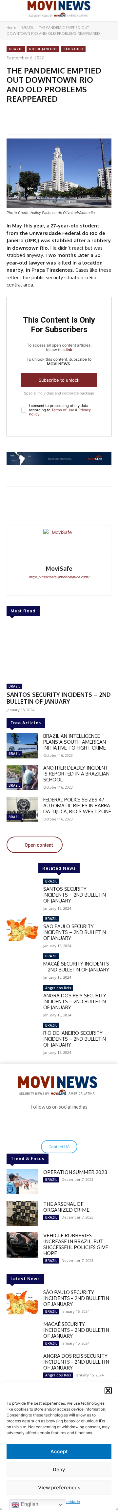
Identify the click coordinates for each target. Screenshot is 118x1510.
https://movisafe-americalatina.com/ (59, 577)
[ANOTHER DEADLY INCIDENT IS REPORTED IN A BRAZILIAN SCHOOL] (22, 777)
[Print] (94, 112)
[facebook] (54, 587)
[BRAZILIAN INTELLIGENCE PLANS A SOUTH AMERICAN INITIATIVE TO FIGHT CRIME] (22, 745)
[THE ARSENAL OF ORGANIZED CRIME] (22, 1213)
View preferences (59, 1487)
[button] (108, 1390)
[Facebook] (33, 112)
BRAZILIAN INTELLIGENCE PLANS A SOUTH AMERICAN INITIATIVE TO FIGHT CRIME (74, 742)
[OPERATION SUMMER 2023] (22, 1181)
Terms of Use (62, 410)
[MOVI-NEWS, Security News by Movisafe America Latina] (59, 9)
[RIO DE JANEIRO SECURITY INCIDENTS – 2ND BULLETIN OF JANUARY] (22, 1035)
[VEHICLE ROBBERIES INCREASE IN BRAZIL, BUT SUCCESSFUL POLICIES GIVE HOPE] (22, 1245)
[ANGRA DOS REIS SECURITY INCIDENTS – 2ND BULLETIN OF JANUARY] (22, 997)
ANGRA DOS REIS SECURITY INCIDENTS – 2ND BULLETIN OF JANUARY (74, 1001)
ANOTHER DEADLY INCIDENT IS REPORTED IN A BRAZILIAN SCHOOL (76, 774)
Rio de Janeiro (43, 49)
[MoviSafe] (59, 544)
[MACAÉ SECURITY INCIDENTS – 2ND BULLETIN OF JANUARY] (22, 966)
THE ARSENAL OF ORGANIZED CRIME (66, 1207)
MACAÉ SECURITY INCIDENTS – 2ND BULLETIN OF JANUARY (76, 967)
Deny (59, 1469)
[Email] (63, 112)
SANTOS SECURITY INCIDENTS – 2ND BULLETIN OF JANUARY (59, 698)
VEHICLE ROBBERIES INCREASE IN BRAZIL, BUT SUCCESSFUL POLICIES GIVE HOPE (75, 1244)
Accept (59, 1451)
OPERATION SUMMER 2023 (75, 1172)
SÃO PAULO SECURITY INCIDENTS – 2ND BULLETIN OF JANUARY (74, 932)
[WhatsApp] (48, 112)
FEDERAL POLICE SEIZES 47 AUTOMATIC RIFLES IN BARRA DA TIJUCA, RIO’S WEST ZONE (77, 806)
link (69, 349)
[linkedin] (63, 587)
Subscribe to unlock (59, 380)
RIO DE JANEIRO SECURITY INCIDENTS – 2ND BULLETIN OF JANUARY (74, 1039)
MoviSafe (59, 568)
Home (11, 27)
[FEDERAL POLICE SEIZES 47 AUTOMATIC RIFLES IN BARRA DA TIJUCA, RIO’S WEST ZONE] (22, 809)
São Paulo (73, 49)
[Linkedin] (79, 112)
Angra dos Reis (58, 988)
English (28, 1504)
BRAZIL (27, 27)
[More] (100, 506)
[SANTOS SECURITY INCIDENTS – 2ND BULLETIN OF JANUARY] (59, 650)
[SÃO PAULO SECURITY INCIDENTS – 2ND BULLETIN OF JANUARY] (22, 928)
